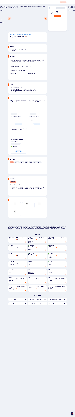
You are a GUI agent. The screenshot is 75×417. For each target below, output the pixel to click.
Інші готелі (37, 295)
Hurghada (19, 34)
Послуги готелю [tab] (37, 162)
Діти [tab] (26, 162)
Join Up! (11, 34)
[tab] (53, 8)
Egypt (15, 34)
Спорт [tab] (22, 162)
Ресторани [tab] (13, 181)
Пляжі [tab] (12, 162)
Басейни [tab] (17, 162)
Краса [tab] (30, 162)
